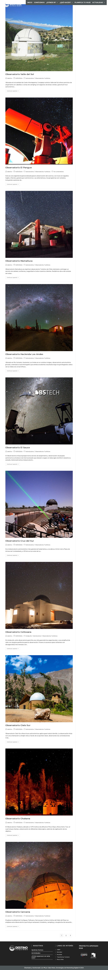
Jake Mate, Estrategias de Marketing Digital (63, 968)
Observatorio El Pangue (18, 167)
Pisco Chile (60, 959)
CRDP (58, 949)
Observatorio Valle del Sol (19, 74)
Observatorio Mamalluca (18, 261)
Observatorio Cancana (17, 912)
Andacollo (29, 636)
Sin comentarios (59, 171)
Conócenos (39, 2)
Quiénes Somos (37, 950)
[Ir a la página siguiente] (70, 935)
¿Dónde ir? (51, 2)
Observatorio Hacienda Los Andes (24, 354)
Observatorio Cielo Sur (17, 725)
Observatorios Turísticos (42, 78)
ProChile (59, 954)
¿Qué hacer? (65, 2)
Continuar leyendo (13, 91)
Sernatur (59, 952)
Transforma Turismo (63, 957)
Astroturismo (30, 78)
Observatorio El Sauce (17, 447)
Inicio (29, 2)
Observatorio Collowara (18, 632)
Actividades (36, 953)
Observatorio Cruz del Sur (19, 541)
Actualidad (97, 2)
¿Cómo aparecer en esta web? (41, 957)
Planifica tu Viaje (83, 2)
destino (9, 78)
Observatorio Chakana (17, 818)
